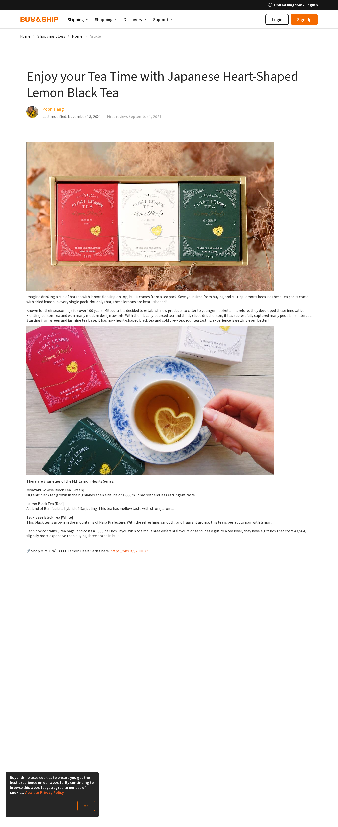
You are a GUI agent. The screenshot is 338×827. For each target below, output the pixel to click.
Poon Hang (53, 109)
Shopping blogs (51, 36)
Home (25, 36)
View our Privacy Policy (44, 792)
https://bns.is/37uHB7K (129, 550)
